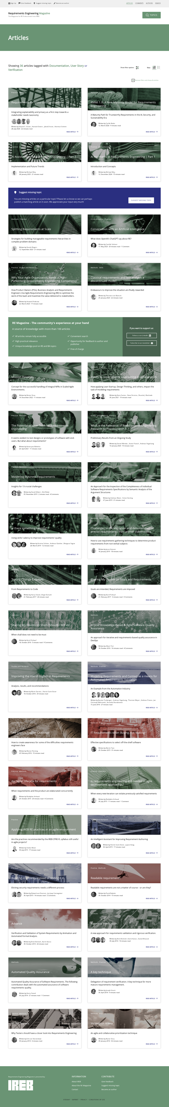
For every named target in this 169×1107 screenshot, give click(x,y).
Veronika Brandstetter (115, 702)
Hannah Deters (37, 127)
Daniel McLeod (143, 939)
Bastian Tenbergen (105, 700)
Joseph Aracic (111, 990)
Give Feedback (107, 1081)
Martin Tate (110, 748)
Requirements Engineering (29, 14)
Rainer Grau (31, 395)
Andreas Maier (116, 498)
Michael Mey (31, 172)
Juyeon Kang (129, 845)
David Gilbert (36, 492)
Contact (75, 1089)
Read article (71, 132)
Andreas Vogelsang (147, 444)
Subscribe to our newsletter (140, 343)
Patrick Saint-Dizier (50, 691)
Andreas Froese (147, 700)
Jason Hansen (111, 549)
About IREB (76, 1081)
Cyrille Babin (110, 123)
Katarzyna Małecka (33, 446)
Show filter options (127, 67)
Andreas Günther (56, 543)
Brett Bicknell (36, 942)
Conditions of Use (97, 1100)
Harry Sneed (36, 595)
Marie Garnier (36, 691)
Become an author (109, 1089)
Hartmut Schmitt (61, 127)
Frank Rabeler (111, 893)
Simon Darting (127, 498)
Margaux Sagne (69, 543)
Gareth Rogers (32, 247)
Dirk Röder (46, 492)
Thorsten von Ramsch (113, 296)
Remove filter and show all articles (146, 80)
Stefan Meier (31, 848)
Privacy (84, 1100)
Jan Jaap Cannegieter (54, 893)
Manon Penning (32, 751)
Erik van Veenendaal (34, 1039)
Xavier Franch (134, 444)
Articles (129, 3)
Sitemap (66, 1100)
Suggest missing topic (141, 200)
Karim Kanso (46, 942)
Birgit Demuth (46, 595)
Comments (139, 3)
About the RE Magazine (81, 1085)
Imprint (75, 1100)
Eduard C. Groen (25, 127)
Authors (149, 3)
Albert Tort (110, 646)
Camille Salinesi (111, 244)
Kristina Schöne (43, 543)
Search (158, 3)
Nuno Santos (122, 395)
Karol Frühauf (111, 595)
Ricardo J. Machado (145, 395)
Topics (153, 15)
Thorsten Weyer (134, 700)
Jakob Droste (49, 127)
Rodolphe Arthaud (33, 796)
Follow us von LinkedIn (140, 335)
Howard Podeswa (33, 301)
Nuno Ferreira (132, 395)
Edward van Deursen (39, 893)
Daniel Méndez (122, 444)
